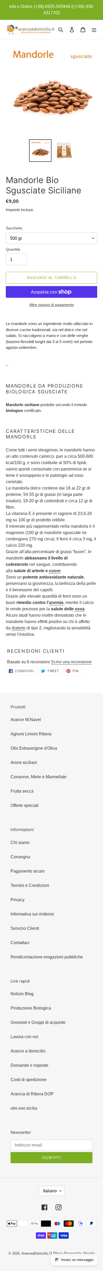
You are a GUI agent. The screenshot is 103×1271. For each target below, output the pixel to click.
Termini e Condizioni (30, 885)
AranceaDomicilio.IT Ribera (42, 1253)
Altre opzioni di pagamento (51, 305)
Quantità (13, 249)
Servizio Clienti (25, 928)
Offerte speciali (25, 805)
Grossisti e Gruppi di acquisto (38, 1022)
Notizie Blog (22, 994)
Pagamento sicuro (28, 871)
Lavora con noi (24, 1036)
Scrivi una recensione (71, 662)
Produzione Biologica (31, 1008)
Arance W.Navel (26, 719)
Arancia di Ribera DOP (32, 1094)
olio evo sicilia (24, 1108)
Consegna (20, 857)
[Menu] (94, 29)
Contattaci (20, 942)
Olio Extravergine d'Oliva (34, 748)
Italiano (50, 1191)
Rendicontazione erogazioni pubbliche (47, 957)
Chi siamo (20, 842)
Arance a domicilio (28, 1051)
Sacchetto (14, 228)
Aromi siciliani (24, 762)
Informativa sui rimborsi (32, 914)
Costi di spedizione (28, 1079)
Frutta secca (22, 791)
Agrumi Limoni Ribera (31, 734)
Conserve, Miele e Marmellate (39, 777)
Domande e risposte (29, 1065)
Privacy (18, 899)
